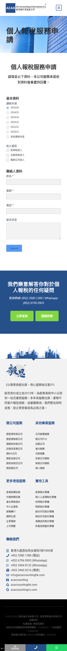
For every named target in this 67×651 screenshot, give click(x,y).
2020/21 (14, 131)
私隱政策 (27, 624)
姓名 (9, 176)
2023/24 (14, 117)
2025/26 (14, 107)
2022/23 (14, 122)
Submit (14, 248)
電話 (9, 205)
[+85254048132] (56, 647)
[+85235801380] (36, 647)
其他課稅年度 (17, 136)
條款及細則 (38, 624)
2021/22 (14, 127)
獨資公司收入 (17, 159)
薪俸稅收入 (16, 150)
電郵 (9, 190)
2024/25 (14, 112)
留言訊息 (11, 219)
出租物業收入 (17, 155)
